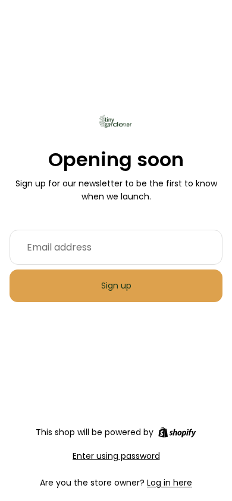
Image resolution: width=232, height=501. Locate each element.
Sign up (116, 285)
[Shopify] (177, 432)
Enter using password (116, 456)
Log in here (169, 483)
